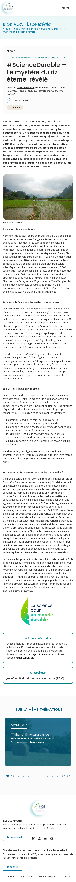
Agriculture (15, 107)
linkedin (45, 838)
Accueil (7, 28)
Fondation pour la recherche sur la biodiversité (7, 8)
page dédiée (38, 654)
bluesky (33, 838)
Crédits (66, 876)
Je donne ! (12, 867)
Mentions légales (47, 876)
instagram (39, 838)
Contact (10, 876)
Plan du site (27, 876)
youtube (51, 838)
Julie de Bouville (25, 87)
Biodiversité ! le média (26, 28)
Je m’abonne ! (14, 837)
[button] (7, 776)
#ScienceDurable (24, 657)
